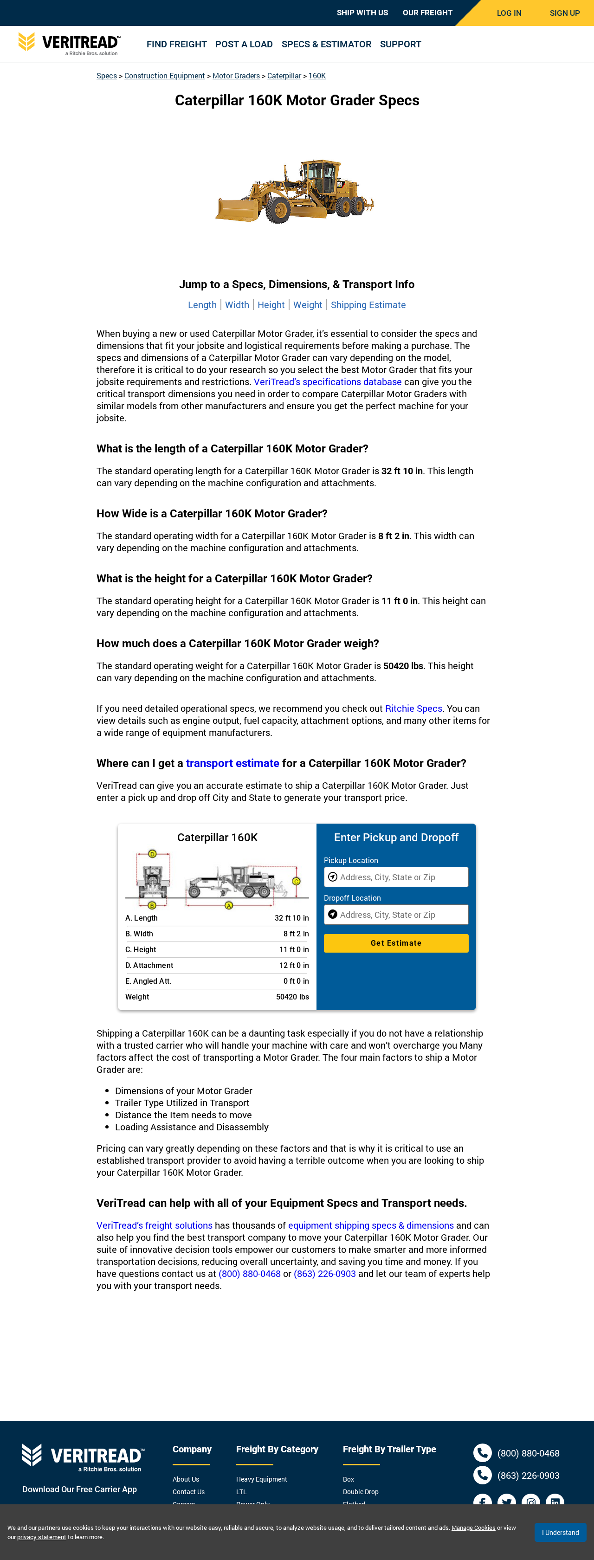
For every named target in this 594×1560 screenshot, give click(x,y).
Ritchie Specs (413, 708)
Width (237, 304)
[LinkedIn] (555, 1503)
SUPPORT (400, 44)
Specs (107, 75)
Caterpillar (284, 75)
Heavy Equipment (261, 1479)
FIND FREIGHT (177, 44)
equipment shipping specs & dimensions (371, 1225)
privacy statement (41, 1537)
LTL (241, 1491)
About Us (186, 1479)
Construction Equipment (164, 75)
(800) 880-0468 (250, 1273)
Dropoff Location (352, 897)
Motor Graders (236, 75)
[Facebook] (482, 1503)
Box (348, 1479)
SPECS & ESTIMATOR (327, 44)
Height (271, 304)
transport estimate (232, 763)
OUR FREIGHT (428, 12)
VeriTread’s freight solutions (155, 1225)
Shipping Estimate (368, 304)
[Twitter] (506, 1503)
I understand (560, 1532)
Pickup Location (351, 860)
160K (317, 75)
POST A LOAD (244, 44)
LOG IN (509, 13)
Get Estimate (396, 943)
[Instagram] (531, 1503)
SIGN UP (565, 13)
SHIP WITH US (362, 12)
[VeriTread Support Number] (483, 1453)
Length (202, 304)
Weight (308, 304)
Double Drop (361, 1491)
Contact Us (189, 1491)
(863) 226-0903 (325, 1273)
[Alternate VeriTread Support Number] (483, 1475)
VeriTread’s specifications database (328, 381)
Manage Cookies (474, 1527)
